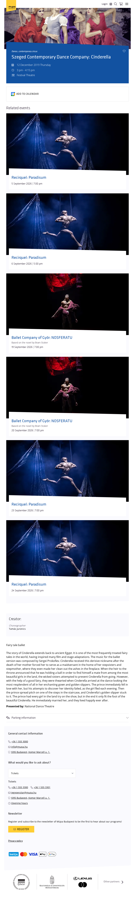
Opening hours (19, 803)
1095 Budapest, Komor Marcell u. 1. (30, 752)
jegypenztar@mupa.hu (23, 792)
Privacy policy (15, 841)
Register (23, 829)
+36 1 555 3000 (20, 741)
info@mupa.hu (19, 746)
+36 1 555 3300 (20, 787)
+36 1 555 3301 (42, 787)
